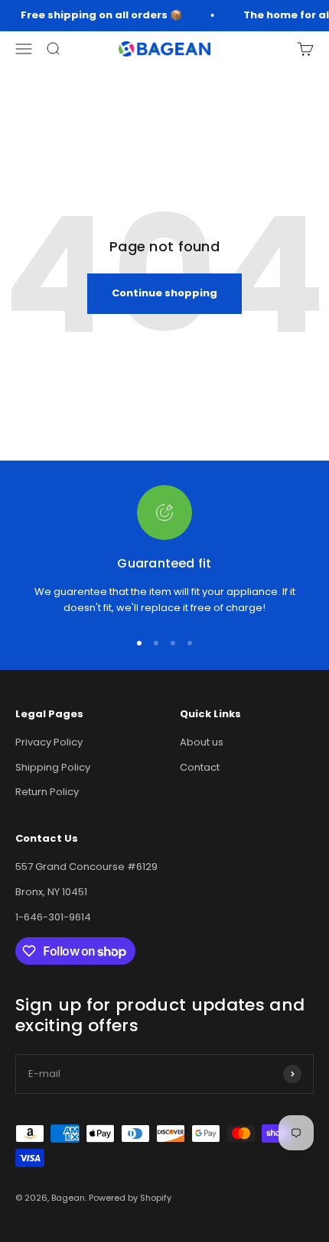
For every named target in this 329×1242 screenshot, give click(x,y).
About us (201, 742)
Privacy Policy (49, 742)
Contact (200, 767)
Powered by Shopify (130, 1198)
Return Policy (47, 791)
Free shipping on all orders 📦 (100, 15)
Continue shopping (164, 293)
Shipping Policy (52, 767)
